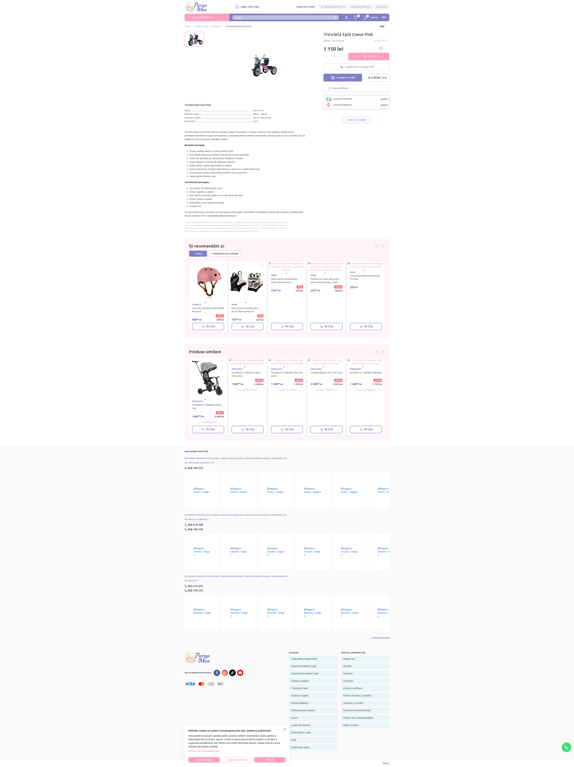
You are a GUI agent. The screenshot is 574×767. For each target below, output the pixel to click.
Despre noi (349, 658)
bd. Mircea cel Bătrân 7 (361, 7)
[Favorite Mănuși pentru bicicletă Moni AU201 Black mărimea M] (262, 265)
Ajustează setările (237, 759)
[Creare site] (385, 764)
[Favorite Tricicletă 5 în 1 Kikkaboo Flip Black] (380, 361)
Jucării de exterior (300, 725)
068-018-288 (195, 524)
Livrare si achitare (352, 688)
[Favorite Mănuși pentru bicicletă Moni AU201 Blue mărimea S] (302, 265)
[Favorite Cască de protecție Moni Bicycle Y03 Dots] (380, 265)
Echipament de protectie (225, 253)
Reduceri (348, 673)
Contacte (348, 681)
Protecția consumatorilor (357, 710)
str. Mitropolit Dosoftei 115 (333, 7)
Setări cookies (350, 725)
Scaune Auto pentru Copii (305, 673)
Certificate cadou (300, 747)
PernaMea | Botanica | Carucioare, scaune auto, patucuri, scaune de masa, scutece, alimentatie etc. (236, 576)
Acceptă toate (204, 759)
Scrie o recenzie (356, 120)
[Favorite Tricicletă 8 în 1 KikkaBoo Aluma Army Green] (262, 361)
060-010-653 (195, 586)
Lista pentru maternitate (304, 658)
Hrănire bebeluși (299, 703)
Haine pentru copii (301, 732)
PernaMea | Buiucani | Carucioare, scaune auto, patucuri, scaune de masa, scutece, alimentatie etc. (236, 458)
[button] (194, 34)
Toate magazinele (380, 637)
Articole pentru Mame (303, 710)
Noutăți (347, 666)
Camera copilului (300, 681)
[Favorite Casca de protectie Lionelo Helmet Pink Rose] (223, 265)
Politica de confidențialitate (358, 717)
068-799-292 (195, 468)
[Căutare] (334, 17)
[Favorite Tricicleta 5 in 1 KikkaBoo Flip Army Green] (302, 361)
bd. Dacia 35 (382, 7)
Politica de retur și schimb (357, 695)
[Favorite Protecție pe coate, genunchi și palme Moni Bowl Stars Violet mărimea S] (341, 265)
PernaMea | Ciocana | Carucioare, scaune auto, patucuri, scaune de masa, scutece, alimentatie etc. (236, 515)
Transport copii (201, 26)
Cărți (293, 740)
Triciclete (217, 26)
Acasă (187, 26)
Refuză (270, 759)
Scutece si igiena (300, 695)
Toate (198, 253)
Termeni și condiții (353, 703)
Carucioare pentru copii (303, 666)
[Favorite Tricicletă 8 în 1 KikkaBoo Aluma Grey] (223, 361)
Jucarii (294, 717)
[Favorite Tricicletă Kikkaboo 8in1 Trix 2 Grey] (341, 361)
